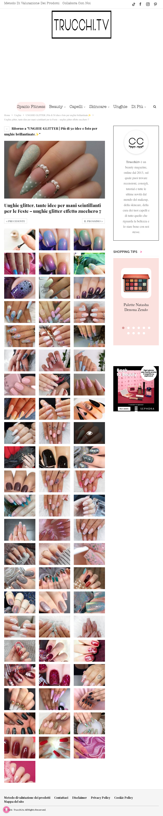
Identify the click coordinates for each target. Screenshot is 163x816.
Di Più (137, 106)
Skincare (98, 106)
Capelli (76, 106)
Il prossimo (92, 221)
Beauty (56, 106)
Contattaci (61, 798)
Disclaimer (79, 798)
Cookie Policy (123, 798)
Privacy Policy (100, 798)
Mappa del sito (14, 802)
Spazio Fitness (31, 106)
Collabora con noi (76, 3)
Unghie (120, 106)
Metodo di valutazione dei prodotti (31, 3)
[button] (123, 328)
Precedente (16, 221)
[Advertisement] (81, 70)
